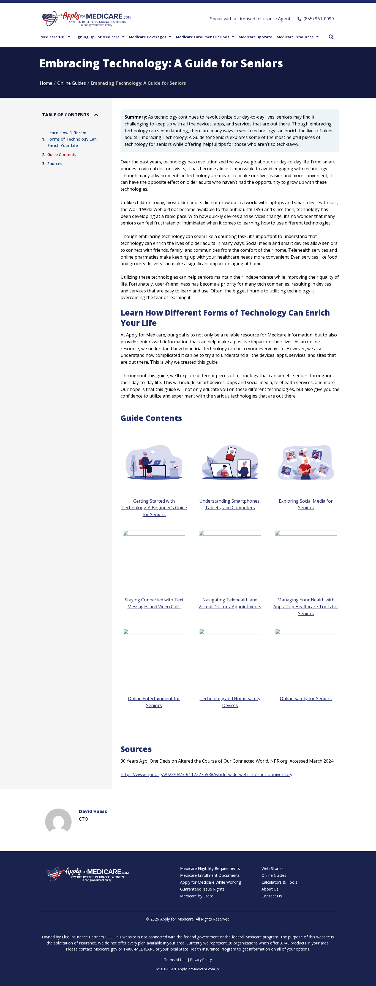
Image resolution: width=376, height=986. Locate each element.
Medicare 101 (52, 36)
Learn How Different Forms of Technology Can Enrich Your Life (72, 139)
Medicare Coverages (147, 36)
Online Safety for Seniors (306, 698)
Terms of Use (175, 959)
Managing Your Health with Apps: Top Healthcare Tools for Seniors (305, 607)
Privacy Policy (201, 959)
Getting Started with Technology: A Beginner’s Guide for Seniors (154, 508)
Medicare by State (255, 36)
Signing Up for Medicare (96, 36)
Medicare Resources (295, 36)
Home (46, 83)
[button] (331, 36)
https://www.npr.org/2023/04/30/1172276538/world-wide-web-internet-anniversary (206, 774)
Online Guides (71, 83)
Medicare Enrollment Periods (202, 36)
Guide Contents (61, 154)
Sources (54, 163)
